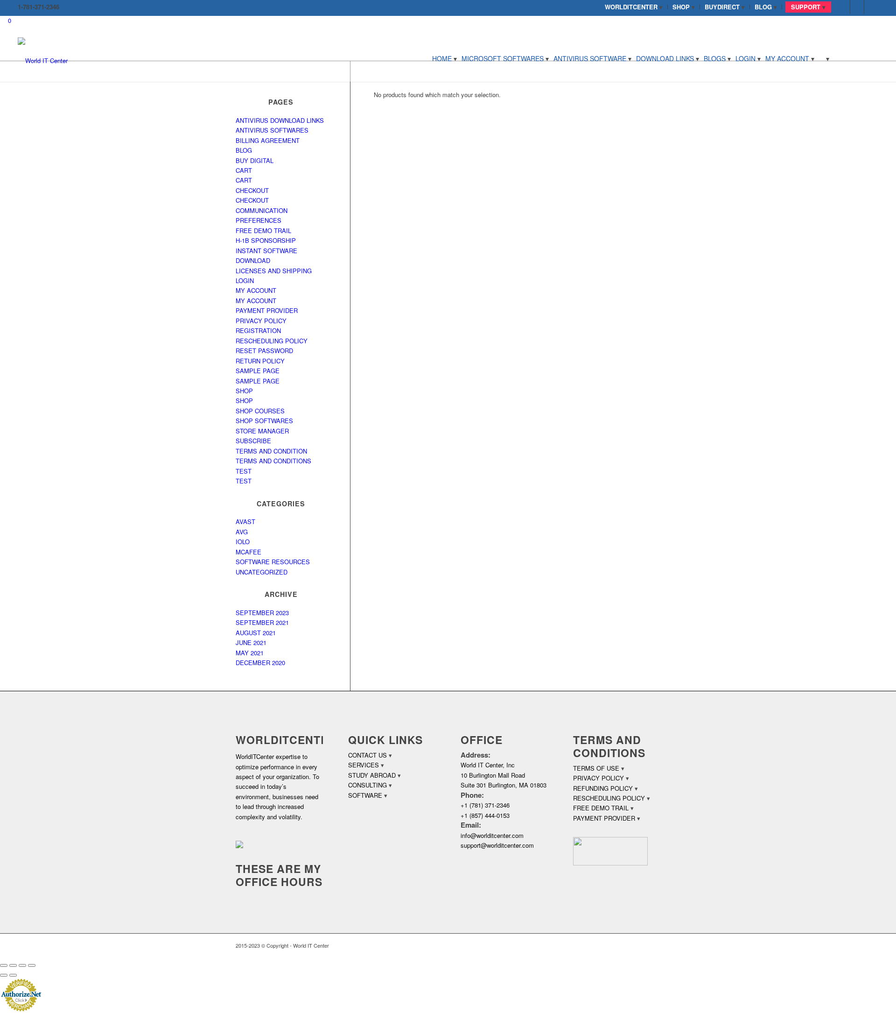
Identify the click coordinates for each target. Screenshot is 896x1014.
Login (245, 280)
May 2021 (250, 652)
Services (363, 764)
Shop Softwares (264, 420)
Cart (244, 170)
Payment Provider (267, 310)
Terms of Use (596, 768)
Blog (244, 150)
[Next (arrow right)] (13, 975)
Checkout (252, 190)
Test (244, 480)
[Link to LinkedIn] (857, 7)
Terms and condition (271, 451)
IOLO (243, 541)
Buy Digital (254, 160)
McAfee (248, 551)
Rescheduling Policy (272, 340)
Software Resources (273, 561)
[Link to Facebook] (843, 7)
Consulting (367, 784)
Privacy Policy (261, 320)
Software (365, 795)
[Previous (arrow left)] (3, 975)
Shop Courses (260, 410)
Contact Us (367, 755)
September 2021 (262, 622)
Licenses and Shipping (274, 270)
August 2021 (256, 632)
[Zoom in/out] (31, 965)
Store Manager (262, 430)
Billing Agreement (268, 140)
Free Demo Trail (263, 230)
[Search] (824, 58)
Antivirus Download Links (280, 120)
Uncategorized (261, 571)
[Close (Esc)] (3, 965)
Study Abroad (372, 775)
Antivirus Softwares (272, 130)
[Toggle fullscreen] (22, 965)
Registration (258, 330)
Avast (245, 521)
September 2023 (262, 612)
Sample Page (258, 370)
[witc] (43, 58)
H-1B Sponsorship (266, 240)
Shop (244, 390)
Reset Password (264, 350)
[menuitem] (634, 7)
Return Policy (260, 360)
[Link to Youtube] (871, 7)
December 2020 (260, 662)
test (244, 471)
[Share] (13, 965)
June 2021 (251, 642)
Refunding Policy (603, 788)
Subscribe (253, 440)
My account (256, 290)
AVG (242, 531)
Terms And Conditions (273, 460)
